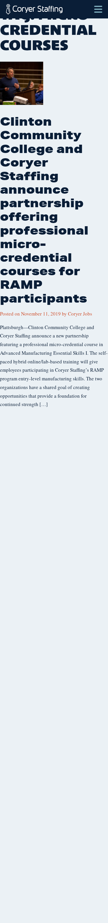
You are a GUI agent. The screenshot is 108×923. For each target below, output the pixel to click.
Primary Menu (98, 6)
